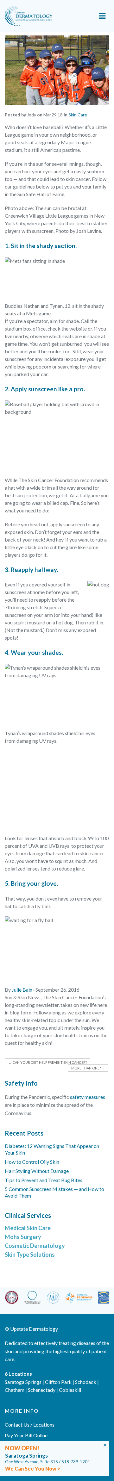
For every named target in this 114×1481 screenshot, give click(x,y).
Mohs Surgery (23, 1237)
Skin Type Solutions (30, 1254)
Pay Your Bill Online (26, 1435)
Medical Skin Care (28, 1228)
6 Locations (18, 1374)
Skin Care (77, 114)
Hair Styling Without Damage (37, 1171)
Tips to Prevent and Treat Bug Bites (43, 1180)
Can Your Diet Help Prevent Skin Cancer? (47, 1062)
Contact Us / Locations (29, 1425)
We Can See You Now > (32, 1469)
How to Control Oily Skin (32, 1162)
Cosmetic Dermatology (35, 1246)
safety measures (87, 1097)
